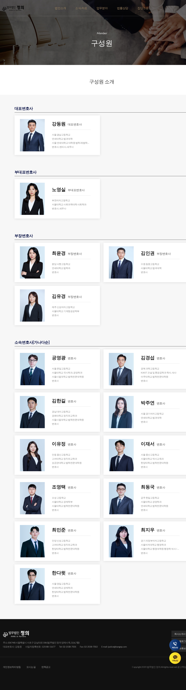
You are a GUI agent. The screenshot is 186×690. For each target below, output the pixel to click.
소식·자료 (81, 8)
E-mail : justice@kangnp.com (114, 646)
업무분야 (102, 8)
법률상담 (122, 8)
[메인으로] (13, 8)
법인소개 (60, 8)
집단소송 (143, 8)
